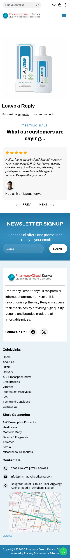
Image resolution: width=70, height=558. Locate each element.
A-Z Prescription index (17, 376)
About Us (9, 362)
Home (7, 357)
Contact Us (10, 406)
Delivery (8, 371)
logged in (23, 114)
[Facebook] (33, 332)
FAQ (5, 396)
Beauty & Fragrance (15, 437)
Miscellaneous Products (18, 452)
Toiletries (8, 442)
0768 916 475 (20, 468)
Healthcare (10, 427)
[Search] (37, 5)
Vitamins (8, 386)
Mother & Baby (12, 432)
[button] (64, 15)
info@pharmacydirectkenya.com (31, 476)
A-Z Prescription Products (19, 422)
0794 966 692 (39, 468)
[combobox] (19, 5)
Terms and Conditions (16, 401)
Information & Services (17, 391)
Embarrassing (11, 381)
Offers (7, 367)
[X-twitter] (44, 332)
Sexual (7, 447)
